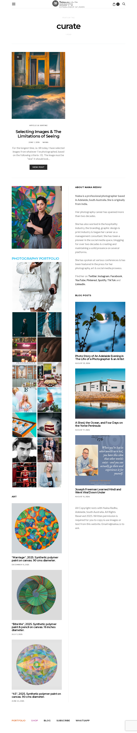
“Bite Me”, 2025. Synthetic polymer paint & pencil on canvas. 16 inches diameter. (34, 627)
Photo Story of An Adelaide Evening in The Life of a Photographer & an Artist (99, 357)
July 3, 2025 (17, 634)
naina (45, 142)
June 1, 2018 (34, 142)
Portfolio (18, 720)
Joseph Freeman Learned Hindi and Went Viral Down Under (98, 491)
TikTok (111, 280)
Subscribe (63, 720)
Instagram (103, 276)
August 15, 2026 (82, 497)
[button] (37, 287)
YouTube (80, 280)
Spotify (102, 280)
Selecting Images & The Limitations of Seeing (38, 134)
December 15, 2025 (20, 565)
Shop (34, 720)
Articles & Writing (38, 125)
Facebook (116, 276)
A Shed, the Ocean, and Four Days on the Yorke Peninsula (99, 424)
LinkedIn (80, 284)
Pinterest (92, 280)
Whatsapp (83, 720)
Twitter (92, 276)
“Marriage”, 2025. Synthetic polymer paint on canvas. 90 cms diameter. (35, 559)
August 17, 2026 (82, 430)
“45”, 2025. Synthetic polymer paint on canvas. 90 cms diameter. (36, 695)
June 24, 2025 (18, 701)
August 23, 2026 (82, 363)
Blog (47, 720)
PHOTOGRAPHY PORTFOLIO (35, 259)
